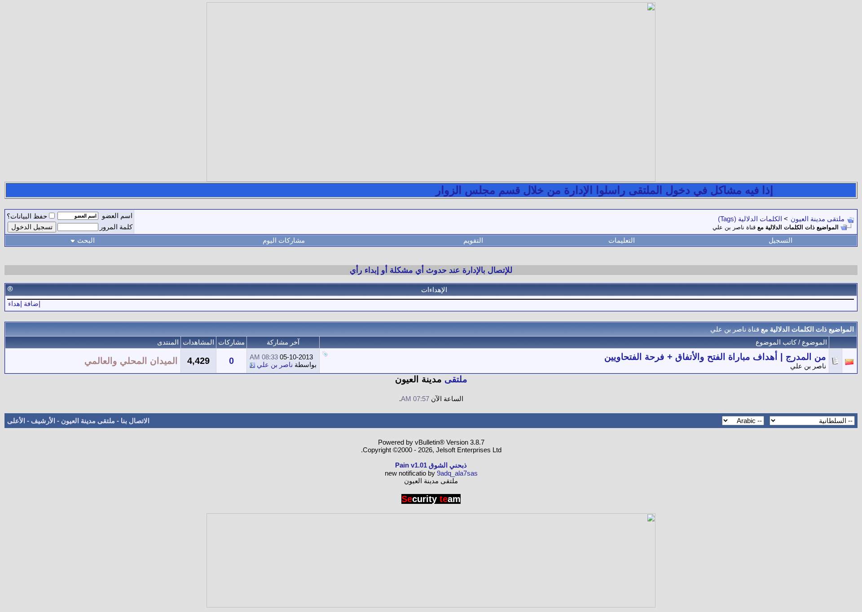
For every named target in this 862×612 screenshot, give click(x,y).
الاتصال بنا (135, 420)
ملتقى (455, 379)
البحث (86, 240)
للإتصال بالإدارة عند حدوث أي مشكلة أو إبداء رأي (431, 270)
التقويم (473, 240)
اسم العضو (117, 215)
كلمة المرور (116, 227)
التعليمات (621, 240)
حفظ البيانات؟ (27, 216)
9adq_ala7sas (457, 473)
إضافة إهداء (24, 303)
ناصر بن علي (808, 366)
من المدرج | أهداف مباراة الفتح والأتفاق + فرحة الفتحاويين (715, 357)
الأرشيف (43, 420)
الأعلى (16, 420)
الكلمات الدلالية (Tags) (750, 219)
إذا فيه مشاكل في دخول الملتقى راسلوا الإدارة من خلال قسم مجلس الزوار (615, 190)
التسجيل (780, 240)
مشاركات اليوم (284, 240)
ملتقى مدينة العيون (817, 219)
